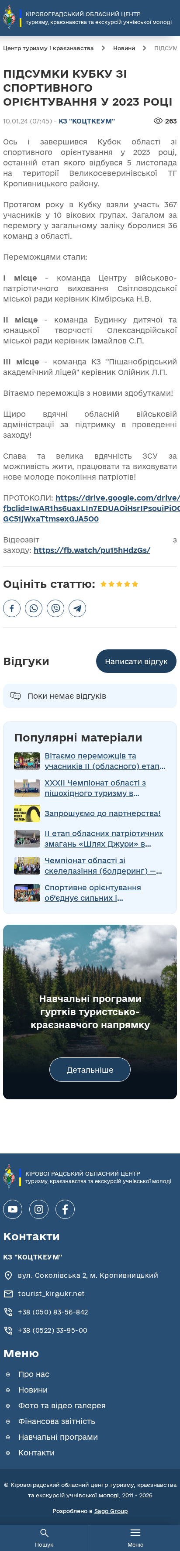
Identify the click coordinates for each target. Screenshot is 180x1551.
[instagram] (38, 1209)
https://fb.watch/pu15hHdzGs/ (92, 550)
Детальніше (90, 1070)
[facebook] (65, 1209)
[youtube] (12, 1209)
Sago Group (111, 1511)
